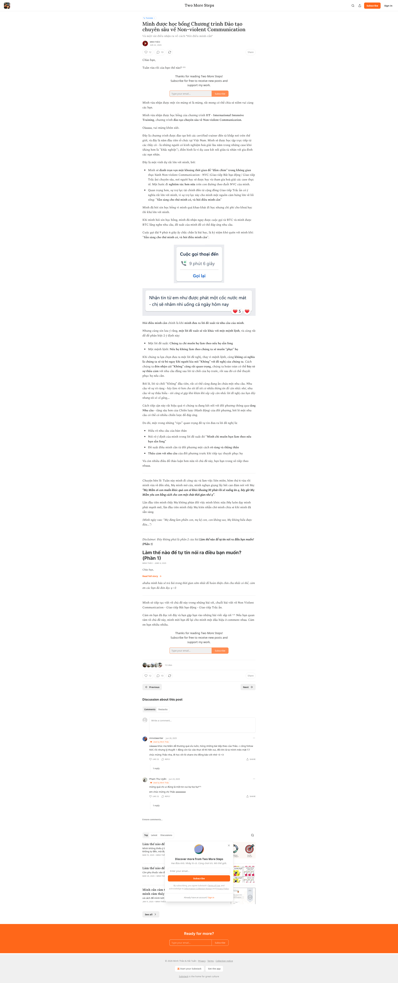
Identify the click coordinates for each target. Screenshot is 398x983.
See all (149, 914)
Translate (149, 18)
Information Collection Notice (198, 888)
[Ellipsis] (254, 738)
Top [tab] (146, 835)
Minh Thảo (155, 42)
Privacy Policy (222, 888)
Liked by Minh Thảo (161, 742)
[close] (228, 845)
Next (246, 687)
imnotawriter (156, 738)
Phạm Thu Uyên (157, 778)
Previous (154, 687)
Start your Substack (190, 968)
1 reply (156, 768)
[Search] (353, 5)
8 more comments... (152, 819)
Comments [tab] (149, 709)
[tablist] (155, 709)
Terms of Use (214, 885)
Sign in (388, 5)
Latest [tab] (154, 835)
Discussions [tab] (166, 835)
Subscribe (372, 5)
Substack (183, 976)
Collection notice (224, 960)
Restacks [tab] (162, 709)
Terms (210, 960)
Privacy (202, 960)
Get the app (214, 968)
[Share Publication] (360, 5)
